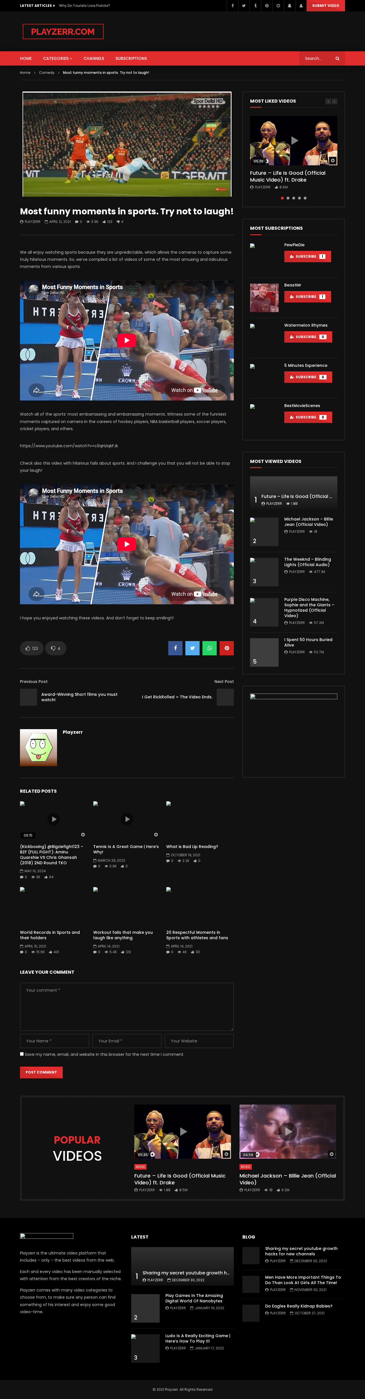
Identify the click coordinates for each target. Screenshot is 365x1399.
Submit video (325, 5)
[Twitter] (244, 5)
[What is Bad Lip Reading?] (200, 820)
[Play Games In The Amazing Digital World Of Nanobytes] (145, 1308)
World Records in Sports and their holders (50, 935)
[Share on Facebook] (175, 648)
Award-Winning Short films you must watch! (79, 697)
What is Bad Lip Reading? (192, 846)
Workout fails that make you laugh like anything (123, 935)
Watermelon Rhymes (306, 325)
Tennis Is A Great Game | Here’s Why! (126, 849)
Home (25, 72)
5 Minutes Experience (305, 365)
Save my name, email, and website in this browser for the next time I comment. (104, 1054)
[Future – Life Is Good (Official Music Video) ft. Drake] (293, 492)
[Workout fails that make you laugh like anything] (127, 906)
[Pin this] (227, 648)
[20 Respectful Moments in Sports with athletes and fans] (200, 906)
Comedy (46, 72)
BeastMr (292, 285)
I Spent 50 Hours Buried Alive (308, 642)
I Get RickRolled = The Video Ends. (177, 697)
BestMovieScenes (302, 405)
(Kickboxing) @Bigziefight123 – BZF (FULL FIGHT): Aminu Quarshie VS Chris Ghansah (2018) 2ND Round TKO (51, 855)
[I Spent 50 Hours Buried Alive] (264, 652)
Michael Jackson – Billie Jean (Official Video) (308, 521)
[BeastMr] (264, 298)
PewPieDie (294, 245)
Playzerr (32, 221)
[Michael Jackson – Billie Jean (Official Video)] (264, 532)
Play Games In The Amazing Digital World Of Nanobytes (194, 1298)
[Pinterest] (266, 5)
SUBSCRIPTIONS (131, 58)
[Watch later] (278, 5)
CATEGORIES (55, 58)
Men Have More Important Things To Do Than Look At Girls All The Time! (303, 1280)
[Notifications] (289, 5)
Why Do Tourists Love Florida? (84, 5)
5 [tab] (305, 198)
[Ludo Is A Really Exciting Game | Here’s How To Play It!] (145, 1348)
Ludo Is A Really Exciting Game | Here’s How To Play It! (197, 1338)
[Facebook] (232, 5)
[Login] (301, 5)
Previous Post (34, 681)
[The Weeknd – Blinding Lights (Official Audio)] (264, 572)
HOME (26, 58)
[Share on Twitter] (192, 648)
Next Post (224, 681)
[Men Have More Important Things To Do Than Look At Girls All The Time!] (250, 1284)
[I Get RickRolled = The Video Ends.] (225, 697)
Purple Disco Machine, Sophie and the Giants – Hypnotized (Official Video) (309, 608)
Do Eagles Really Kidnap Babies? (298, 1306)
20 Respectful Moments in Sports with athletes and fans (197, 935)
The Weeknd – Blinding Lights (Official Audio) (307, 562)
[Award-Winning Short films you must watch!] (28, 697)
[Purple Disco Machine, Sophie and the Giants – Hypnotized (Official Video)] (264, 612)
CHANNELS (94, 58)
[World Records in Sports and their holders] (54, 906)
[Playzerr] (63, 31)
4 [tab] (299, 198)
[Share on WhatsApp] (209, 648)
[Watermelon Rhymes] (264, 338)
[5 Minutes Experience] (264, 378)
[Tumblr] (255, 5)
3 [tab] (293, 198)
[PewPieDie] (264, 257)
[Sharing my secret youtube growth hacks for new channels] (182, 1266)
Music (140, 1167)
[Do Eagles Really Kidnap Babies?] (250, 1313)
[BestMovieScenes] (264, 418)
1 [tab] (282, 198)
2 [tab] (288, 198)
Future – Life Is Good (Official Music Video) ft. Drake (287, 176)
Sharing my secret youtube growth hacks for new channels (210, 1273)
